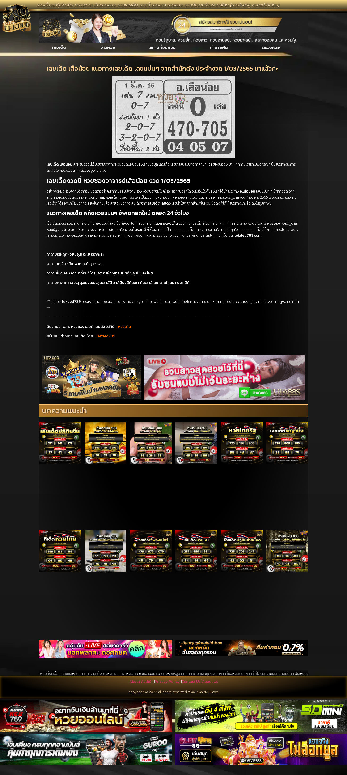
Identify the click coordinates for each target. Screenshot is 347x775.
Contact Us (191, 681)
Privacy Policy (167, 681)
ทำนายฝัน (219, 47)
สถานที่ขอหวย (162, 47)
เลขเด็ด (59, 47)
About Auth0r (141, 681)
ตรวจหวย (271, 47)
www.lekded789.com (203, 691)
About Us (210, 681)
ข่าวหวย (107, 47)
